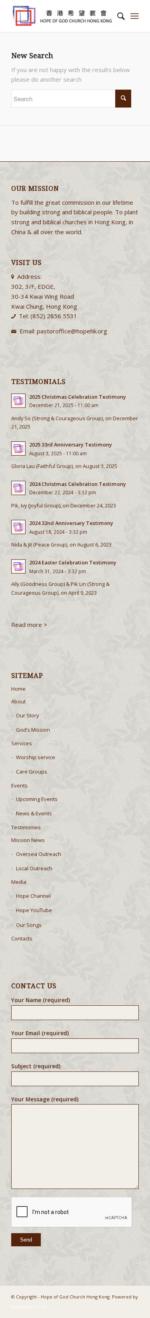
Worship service (35, 757)
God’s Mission (33, 729)
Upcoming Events (37, 799)
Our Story (27, 715)
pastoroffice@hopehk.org (72, 331)
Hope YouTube (34, 910)
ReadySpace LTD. (29, 1307)
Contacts (21, 938)
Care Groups (31, 771)
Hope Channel (33, 895)
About (18, 701)
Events (19, 785)
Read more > (30, 625)
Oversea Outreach (38, 854)
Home (18, 688)
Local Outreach (34, 868)
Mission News (28, 840)
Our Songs (29, 924)
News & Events (34, 813)
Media (18, 881)
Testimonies (26, 827)
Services (21, 743)
